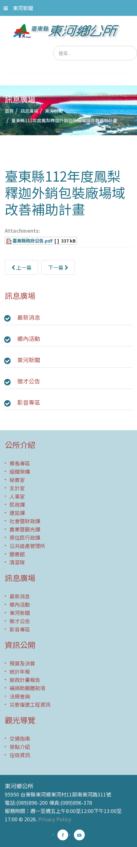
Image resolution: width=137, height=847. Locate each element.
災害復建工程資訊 (30, 704)
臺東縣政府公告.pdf (32, 240)
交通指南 (20, 738)
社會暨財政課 (25, 521)
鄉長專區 (20, 463)
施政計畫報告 (25, 680)
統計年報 (20, 671)
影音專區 (28, 402)
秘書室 (17, 480)
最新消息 (28, 317)
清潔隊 (17, 562)
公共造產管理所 (27, 546)
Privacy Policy (54, 819)
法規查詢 (20, 696)
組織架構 (20, 471)
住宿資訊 (20, 755)
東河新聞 (23, 8)
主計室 (17, 488)
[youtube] (79, 835)
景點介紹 (20, 746)
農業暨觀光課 (25, 529)
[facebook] (62, 835)
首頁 (9, 111)
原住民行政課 (25, 537)
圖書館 (17, 554)
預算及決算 (22, 663)
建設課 (17, 513)
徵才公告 (28, 381)
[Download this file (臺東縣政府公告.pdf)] (9, 240)
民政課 (17, 504)
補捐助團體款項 (27, 688)
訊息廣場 (29, 111)
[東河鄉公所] (68, 30)
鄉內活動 (28, 338)
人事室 (17, 496)
